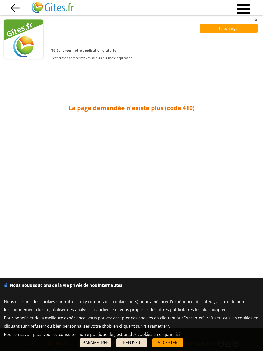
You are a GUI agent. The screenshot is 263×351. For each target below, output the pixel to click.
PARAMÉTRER (96, 342)
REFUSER (131, 342)
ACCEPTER (167, 342)
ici (178, 334)
